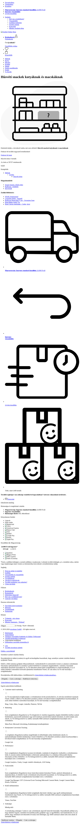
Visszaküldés (13, 21)
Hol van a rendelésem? (16, 19)
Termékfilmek (9, 609)
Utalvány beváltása (11, 599)
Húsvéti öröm (17, 176)
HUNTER (8, 188)
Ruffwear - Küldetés (11, 187)
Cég (6, 646)
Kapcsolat (12, 26)
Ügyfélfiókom (9, 578)
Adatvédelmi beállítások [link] (13, 640)
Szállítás (7, 573)
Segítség (8, 17)
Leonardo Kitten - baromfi (13, 198)
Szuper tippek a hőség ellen (14, 185)
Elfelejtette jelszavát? (12, 595)
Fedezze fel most (6, 155)
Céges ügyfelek (10, 584)
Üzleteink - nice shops (12, 618)
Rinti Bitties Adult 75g (12, 202)
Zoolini (11, 175)
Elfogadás (5, 679)
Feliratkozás (9, 39)
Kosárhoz (8, 6)
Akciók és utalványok (12, 580)
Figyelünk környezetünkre (13, 606)
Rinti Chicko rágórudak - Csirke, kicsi (17, 204)
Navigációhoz (9, 2)
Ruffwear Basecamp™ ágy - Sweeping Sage (19, 200)
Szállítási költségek (15, 23)
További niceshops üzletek (13, 648)
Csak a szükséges (15, 679)
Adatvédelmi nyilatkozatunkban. (45, 675)
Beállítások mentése (8, 820)
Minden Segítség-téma (16, 28)
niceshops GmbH (16, 629)
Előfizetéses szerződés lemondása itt (17, 642)
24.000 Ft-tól (25, 10)
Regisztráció (9, 593)
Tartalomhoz (9, 4)
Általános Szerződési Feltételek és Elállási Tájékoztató (23, 636)
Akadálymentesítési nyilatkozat (15, 638)
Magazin (8, 607)
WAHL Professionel (11, 197)
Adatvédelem (9, 635)
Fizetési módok (14, 24)
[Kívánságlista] (6, 49)
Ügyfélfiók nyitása (11, 46)
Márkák (7, 173)
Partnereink (8, 611)
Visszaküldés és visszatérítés (14, 575)
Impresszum (9, 633)
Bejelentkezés (9, 591)
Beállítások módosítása (30, 679)
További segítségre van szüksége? (16, 582)
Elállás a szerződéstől (8, 651)
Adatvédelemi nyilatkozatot (10, 682)
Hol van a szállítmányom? (13, 597)
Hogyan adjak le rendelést (13, 571)
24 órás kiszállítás (11, 13)
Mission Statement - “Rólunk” (15, 622)
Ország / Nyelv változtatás (25, 626)
